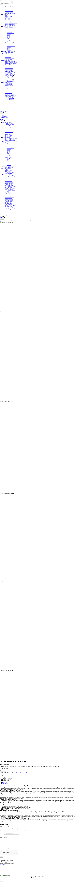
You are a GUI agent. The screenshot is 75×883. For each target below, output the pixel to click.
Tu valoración (3, 845)
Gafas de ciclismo (8, 202)
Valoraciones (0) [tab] (5, 783)
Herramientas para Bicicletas (7, 166)
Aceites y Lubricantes (9, 167)
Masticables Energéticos (9, 172)
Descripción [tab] (4, 782)
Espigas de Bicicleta (10, 194)
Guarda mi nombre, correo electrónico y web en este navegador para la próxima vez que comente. (19, 848)
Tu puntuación (3, 832)
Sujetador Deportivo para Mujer (10, 208)
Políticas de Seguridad (3, 869)
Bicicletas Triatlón (8, 134)
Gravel (8, 151)
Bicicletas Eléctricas (6, 137)
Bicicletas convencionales (9, 142)
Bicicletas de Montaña (9, 132)
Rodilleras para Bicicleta (9, 207)
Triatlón (8, 155)
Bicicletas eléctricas (8, 157)
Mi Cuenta (1, 872)
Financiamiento (5, 117)
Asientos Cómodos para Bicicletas (11, 176)
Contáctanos (4, 116)
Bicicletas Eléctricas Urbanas (10, 140)
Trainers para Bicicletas (9, 127)
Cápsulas (6, 169)
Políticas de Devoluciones (4, 867)
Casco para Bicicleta (8, 198)
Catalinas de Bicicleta (11, 180)
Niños (6, 131)
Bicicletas (4, 129)
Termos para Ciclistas (9, 126)
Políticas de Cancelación (4, 866)
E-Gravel (8, 162)
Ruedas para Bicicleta (9, 189)
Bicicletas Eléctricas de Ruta (10, 139)
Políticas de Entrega (3, 868)
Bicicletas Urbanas (8, 135)
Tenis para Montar (10, 210)
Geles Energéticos (8, 171)
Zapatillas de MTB (10, 211)
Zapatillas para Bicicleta (9, 209)
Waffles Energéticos (8, 173)
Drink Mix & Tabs (8, 170)
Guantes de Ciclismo (8, 203)
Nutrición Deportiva (6, 168)
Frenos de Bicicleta (8, 184)
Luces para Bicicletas (9, 123)
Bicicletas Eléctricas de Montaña (11, 138)
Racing (8, 152)
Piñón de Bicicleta (10, 191)
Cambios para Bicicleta (9, 182)
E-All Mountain (10, 158)
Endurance (9, 149)
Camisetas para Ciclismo (9, 197)
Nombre (2, 834)
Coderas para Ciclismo (9, 199)
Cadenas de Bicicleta (8, 181)
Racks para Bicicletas (9, 125)
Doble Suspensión (10, 148)
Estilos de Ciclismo (5, 141)
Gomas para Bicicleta (11, 190)
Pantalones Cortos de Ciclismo (10, 205)
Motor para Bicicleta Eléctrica (10, 186)
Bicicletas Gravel (8, 136)
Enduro (8, 150)
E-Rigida (8, 164)
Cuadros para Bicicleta (9, 183)
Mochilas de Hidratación (9, 124)
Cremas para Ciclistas (9, 200)
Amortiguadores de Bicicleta (10, 175)
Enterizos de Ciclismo (9, 201)
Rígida (8, 153)
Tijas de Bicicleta (8, 192)
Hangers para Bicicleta (9, 185)
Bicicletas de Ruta (8, 133)
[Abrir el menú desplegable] (13, 166)
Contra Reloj (9, 146)
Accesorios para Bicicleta (7, 122)
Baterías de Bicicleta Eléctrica (10, 177)
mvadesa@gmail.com (5, 861)
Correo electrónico (4, 837)
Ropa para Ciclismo (6, 195)
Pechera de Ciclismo (8, 206)
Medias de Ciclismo (8, 204)
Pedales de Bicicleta (8, 187)
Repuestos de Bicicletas (6, 174)
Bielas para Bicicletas (9, 178)
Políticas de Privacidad (3, 870)
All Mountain (9, 144)
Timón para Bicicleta (8, 193)
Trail (8, 154)
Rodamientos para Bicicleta (10, 188)
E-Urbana (9, 165)
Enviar (1, 856)
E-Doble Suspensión (11, 160)
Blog (3, 115)
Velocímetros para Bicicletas (10, 128)
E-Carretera (9, 159)
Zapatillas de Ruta (10, 213)
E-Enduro (9, 161)
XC (7, 156)
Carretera (8, 145)
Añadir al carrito (3, 771)
